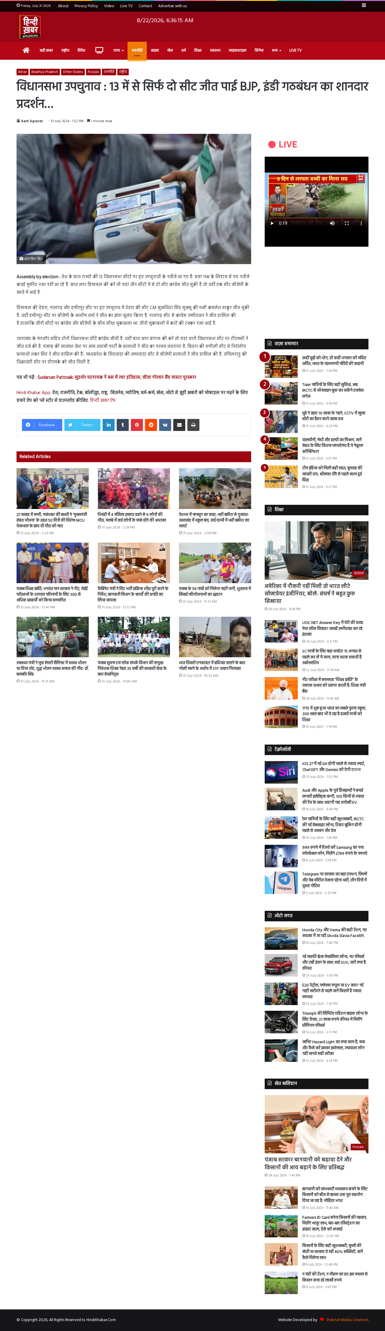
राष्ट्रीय (65, 50)
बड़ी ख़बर (46, 50)
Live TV (126, 6)
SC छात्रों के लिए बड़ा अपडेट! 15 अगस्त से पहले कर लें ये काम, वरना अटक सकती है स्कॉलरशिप (332, 657)
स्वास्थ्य (215, 50)
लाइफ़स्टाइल (237, 50)
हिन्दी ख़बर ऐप (102, 400)
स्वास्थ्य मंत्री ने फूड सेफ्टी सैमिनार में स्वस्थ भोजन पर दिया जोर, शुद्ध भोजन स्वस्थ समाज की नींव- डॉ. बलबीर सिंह (53, 669)
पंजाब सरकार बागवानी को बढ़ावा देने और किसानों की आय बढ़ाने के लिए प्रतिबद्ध (308, 1164)
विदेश (81, 50)
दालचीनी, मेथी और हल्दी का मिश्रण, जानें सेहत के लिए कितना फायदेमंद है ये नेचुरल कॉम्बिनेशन (332, 446)
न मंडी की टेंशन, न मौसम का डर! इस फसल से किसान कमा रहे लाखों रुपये (335, 1277)
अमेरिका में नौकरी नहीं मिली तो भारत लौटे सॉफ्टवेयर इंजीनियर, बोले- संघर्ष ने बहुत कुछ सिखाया (310, 594)
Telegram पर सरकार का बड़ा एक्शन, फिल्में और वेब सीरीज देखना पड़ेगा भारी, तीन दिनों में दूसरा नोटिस (334, 880)
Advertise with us (172, 6)
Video (109, 6)
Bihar (22, 72)
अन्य (275, 50)
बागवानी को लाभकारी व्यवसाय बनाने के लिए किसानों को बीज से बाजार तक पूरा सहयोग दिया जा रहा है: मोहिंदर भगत (335, 1195)
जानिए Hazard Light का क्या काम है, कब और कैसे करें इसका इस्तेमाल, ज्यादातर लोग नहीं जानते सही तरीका (333, 1048)
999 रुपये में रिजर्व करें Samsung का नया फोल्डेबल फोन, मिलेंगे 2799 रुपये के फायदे (334, 850)
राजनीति (137, 50)
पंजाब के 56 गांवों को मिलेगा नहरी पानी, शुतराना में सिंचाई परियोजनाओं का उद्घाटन (215, 592)
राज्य (116, 50)
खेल (170, 50)
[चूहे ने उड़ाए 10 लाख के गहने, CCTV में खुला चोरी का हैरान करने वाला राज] (281, 422)
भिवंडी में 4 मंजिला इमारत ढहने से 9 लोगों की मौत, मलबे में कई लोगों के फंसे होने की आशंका (132, 517)
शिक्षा (198, 50)
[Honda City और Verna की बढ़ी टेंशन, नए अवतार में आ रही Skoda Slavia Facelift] (281, 938)
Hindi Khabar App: (34, 392)
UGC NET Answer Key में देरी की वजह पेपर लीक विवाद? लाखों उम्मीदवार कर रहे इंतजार (332, 628)
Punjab (93, 72)
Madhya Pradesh (45, 72)
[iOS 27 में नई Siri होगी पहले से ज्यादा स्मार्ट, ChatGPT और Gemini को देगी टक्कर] (281, 772)
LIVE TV (295, 50)
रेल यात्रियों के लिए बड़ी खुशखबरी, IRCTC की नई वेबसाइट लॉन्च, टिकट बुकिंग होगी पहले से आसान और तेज (333, 825)
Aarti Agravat (32, 121)
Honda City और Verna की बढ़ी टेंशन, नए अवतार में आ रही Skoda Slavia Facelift (334, 933)
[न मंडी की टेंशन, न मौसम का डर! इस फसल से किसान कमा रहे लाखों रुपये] (281, 1283)
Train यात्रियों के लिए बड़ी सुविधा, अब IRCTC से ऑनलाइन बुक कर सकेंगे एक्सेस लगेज (333, 390)
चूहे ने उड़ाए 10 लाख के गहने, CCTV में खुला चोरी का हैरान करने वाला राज (333, 416)
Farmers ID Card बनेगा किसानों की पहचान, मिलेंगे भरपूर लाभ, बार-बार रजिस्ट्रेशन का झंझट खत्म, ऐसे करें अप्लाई (334, 1223)
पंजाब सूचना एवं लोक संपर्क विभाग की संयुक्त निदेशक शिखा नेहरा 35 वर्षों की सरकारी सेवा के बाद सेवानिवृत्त (132, 669)
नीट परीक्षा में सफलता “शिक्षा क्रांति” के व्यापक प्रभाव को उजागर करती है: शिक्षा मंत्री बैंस (334, 685)
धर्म (183, 50)
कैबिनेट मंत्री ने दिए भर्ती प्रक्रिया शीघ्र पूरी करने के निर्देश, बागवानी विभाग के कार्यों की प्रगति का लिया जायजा (133, 595)
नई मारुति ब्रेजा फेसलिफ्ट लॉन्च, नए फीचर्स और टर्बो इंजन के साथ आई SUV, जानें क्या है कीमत (334, 962)
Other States (73, 72)
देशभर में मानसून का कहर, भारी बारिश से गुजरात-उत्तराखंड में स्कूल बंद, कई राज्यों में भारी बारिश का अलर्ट (214, 520)
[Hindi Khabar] (30, 26)
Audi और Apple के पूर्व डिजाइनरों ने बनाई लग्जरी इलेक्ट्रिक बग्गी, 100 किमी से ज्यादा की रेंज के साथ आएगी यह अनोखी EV (333, 796)
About (63, 6)
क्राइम (155, 50)
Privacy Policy (86, 6)
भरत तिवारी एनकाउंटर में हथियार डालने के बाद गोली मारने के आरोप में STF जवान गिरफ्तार (212, 666)
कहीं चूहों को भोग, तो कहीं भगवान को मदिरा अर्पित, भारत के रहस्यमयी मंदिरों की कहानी (334, 361)
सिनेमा (259, 50)
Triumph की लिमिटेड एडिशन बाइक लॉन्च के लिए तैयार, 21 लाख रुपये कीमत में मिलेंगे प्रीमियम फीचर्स (335, 1019)
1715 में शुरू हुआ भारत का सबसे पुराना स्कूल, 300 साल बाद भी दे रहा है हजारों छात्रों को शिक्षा (334, 714)
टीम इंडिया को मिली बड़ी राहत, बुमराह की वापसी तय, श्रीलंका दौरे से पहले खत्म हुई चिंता (332, 474)
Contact (145, 6)
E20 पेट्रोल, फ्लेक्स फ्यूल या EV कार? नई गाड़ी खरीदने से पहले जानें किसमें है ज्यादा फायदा (332, 991)
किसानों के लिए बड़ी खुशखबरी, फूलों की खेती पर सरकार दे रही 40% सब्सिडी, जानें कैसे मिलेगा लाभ (332, 1251)
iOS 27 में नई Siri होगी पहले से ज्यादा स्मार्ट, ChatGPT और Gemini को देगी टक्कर (333, 766)
